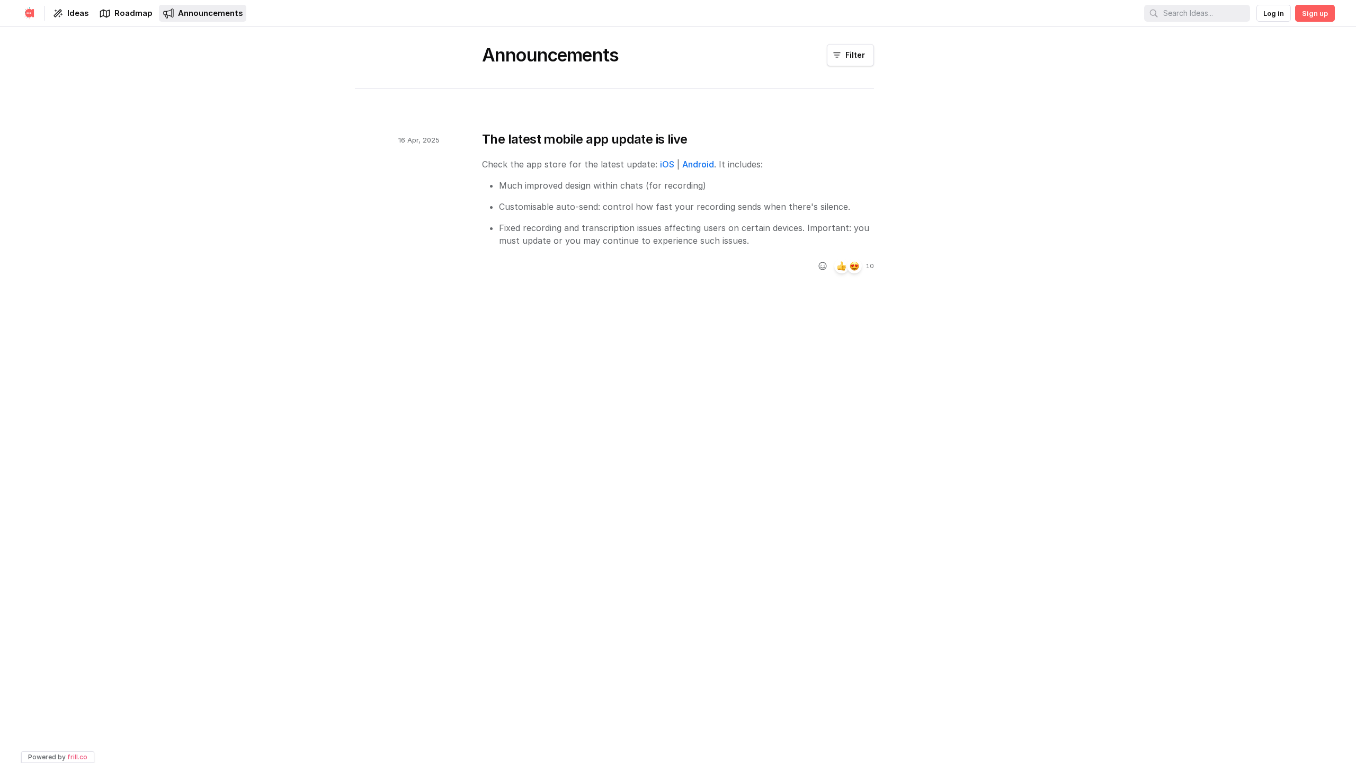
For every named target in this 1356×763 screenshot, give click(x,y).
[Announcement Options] (885, 139)
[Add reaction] (822, 266)
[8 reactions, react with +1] (841, 266)
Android (698, 164)
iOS (667, 164)
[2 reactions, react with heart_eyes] (854, 266)
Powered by (57, 757)
